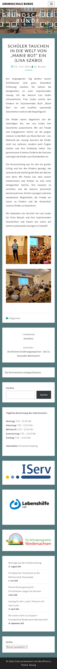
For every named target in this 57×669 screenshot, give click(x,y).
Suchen (10, 387)
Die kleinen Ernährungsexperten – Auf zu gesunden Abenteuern (28, 351)
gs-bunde (40, 66)
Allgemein (14, 318)
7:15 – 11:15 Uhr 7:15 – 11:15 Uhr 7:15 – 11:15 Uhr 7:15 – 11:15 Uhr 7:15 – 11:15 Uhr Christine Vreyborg (26, 429)
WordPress (44, 661)
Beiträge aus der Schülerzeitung (24, 562)
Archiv (9, 641)
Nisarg (32, 665)
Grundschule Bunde (17, 4)
